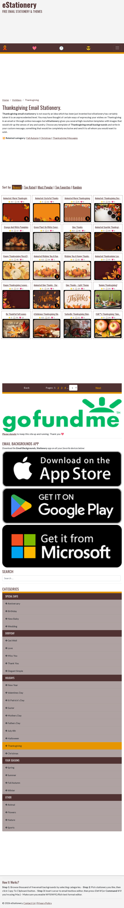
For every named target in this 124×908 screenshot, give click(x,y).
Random (77, 187)
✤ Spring (9, 767)
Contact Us (29, 903)
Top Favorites (62, 187)
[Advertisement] (84, 21)
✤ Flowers (10, 812)
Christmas (45, 137)
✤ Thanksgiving (13, 745)
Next (98, 387)
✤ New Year (11, 685)
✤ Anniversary (12, 603)
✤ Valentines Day (14, 692)
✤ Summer (10, 775)
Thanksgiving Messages (65, 137)
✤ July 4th (10, 730)
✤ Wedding (11, 626)
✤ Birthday (11, 611)
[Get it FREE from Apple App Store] (62, 468)
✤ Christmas (11, 753)
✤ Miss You (11, 655)
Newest (17, 187)
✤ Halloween (12, 738)
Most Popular (45, 187)
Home (5, 99)
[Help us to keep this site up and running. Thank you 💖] (62, 414)
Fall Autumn (32, 137)
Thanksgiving (32, 99)
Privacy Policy (44, 903)
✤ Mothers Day (13, 715)
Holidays (16, 99)
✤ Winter (10, 790)
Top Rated (30, 187)
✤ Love (9, 648)
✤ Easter (9, 707)
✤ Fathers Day (12, 723)
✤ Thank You (12, 663)
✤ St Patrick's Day (14, 700)
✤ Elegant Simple (14, 670)
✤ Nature (10, 819)
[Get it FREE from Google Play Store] (62, 505)
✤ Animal (10, 804)
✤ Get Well (11, 640)
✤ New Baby (12, 618)
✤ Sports (10, 827)
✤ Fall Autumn (12, 782)
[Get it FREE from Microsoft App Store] (62, 545)
